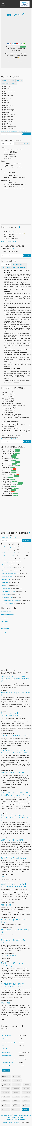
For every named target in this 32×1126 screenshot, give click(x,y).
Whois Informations (7, 143)
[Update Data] (22, 140)
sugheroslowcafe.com (7, 1065)
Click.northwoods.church (8, 576)
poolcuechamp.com (6, 1055)
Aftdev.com (5, 550)
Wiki (14, 83)
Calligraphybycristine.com (8, 591)
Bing (5, 80)
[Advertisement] (16, 31)
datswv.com (5, 1038)
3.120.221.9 (14, 231)
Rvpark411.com (6, 579)
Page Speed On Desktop (18, 264)
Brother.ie (13, 19)
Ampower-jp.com (6, 561)
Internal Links (6, 264)
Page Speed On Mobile (8, 267)
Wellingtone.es (6, 570)
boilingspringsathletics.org (8, 1059)
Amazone (6, 83)
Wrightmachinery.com (7, 547)
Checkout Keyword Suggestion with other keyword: (14, 131)
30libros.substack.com (8, 567)
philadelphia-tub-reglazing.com (9, 1042)
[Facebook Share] (8, 43)
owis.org (4, 1045)
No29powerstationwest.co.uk (10, 553)
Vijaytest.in (5, 582)
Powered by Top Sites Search (11, 1122)
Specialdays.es (6, 594)
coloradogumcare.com (7, 1062)
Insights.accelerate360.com (9, 556)
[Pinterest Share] (17, 43)
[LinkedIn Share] (15, 43)
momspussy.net (6, 1052)
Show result (26, 134)
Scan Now (27, 255)
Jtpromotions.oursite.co (8, 559)
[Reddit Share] (22, 43)
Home (7, 19)
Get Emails (27, 540)
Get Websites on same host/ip (9, 253)
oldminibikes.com (6, 1049)
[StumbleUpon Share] (19, 43)
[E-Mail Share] (24, 43)
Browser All (6, 1070)
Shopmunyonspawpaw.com (9, 573)
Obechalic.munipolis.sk (8, 603)
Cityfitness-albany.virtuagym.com (11, 600)
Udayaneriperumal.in (7, 597)
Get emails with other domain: (9, 537)
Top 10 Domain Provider (22, 143)
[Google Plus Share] (10, 43)
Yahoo (12, 80)
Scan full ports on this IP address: (10, 438)
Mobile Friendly (21, 267)
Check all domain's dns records (8, 241)
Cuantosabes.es (6, 588)
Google (20, 80)
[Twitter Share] (13, 43)
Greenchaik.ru (5, 565)
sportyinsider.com (6, 1035)
